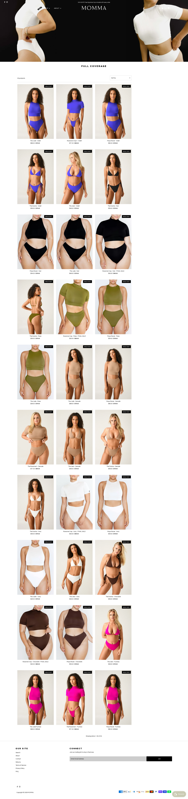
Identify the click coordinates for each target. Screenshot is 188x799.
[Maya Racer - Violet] (113, 111)
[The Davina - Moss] (35, 307)
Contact (18, 759)
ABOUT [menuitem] (57, 8)
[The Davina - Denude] (113, 437)
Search (18, 752)
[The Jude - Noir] (74, 241)
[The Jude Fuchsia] (35, 697)
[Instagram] (7, 2)
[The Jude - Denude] (74, 372)
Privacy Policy (20, 768)
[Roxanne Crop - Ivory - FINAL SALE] (74, 502)
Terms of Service (21, 765)
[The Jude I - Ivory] (35, 567)
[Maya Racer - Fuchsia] (113, 697)
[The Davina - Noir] (113, 176)
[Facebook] (5, 2)
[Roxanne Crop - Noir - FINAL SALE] (113, 241)
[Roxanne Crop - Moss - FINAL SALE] (74, 307)
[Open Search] (159, 8)
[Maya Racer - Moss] (113, 307)
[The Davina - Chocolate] (113, 567)
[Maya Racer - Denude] (113, 372)
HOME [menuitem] (37, 8)
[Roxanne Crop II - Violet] (74, 111)
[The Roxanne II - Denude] (35, 437)
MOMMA (31, 792)
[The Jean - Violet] (74, 176)
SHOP (46, 8)
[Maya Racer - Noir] (35, 241)
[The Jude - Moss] (35, 372)
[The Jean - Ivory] (74, 567)
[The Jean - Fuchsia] (113, 632)
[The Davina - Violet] (35, 176)
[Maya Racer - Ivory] (113, 502)
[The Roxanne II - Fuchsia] (74, 697)
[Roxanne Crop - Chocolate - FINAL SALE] (35, 632)
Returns (18, 762)
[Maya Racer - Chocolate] (74, 632)
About (18, 755)
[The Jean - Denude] (74, 437)
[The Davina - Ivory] (35, 502)
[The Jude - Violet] (35, 111)
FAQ (17, 771)
